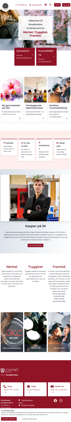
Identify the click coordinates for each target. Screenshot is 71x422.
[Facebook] (46, 5)
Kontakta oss (22, 5)
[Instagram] (50, 5)
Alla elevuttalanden (35, 245)
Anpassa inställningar (29, 419)
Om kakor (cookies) (28, 405)
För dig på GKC (37, 5)
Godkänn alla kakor (8, 419)
